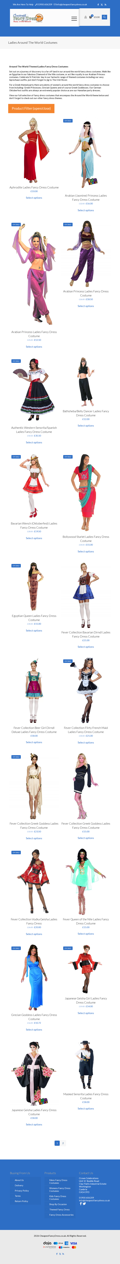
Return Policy (21, 1201)
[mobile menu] (73, 17)
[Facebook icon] (98, 4)
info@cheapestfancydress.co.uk (71, 4)
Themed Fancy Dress (59, 1209)
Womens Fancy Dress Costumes (59, 1189)
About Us (19, 1180)
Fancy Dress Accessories (61, 1214)
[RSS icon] (105, 4)
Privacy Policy (22, 1190)
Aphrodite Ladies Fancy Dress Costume (34, 187)
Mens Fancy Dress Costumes (58, 1181)
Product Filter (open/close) (31, 108)
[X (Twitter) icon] (102, 4)
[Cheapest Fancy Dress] (28, 17)
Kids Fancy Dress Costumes (57, 1197)
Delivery (19, 1185)
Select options (34, 197)
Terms (18, 1196)
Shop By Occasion (58, 1204)
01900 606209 (44, 4)
